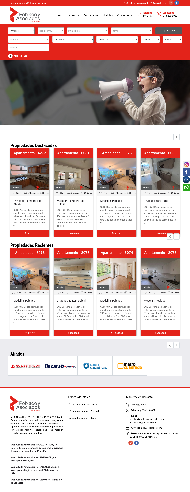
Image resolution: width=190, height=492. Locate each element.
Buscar (171, 30)
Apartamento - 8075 (73, 252)
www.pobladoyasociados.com (146, 427)
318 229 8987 (170, 15)
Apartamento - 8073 (160, 252)
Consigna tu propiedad (137, 3)
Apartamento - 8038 (160, 152)
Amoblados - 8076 (117, 152)
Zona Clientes (159, 3)
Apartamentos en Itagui (84, 417)
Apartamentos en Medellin (85, 404)
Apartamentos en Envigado (86, 411)
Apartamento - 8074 (117, 252)
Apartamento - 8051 (73, 152)
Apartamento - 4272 (30, 152)
